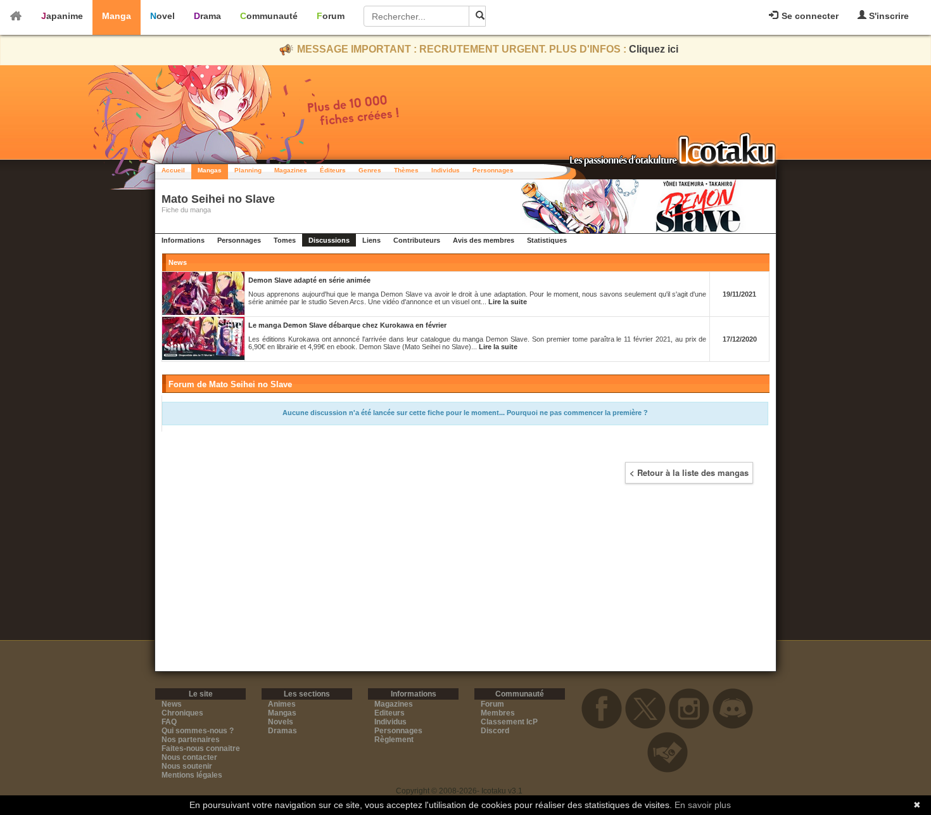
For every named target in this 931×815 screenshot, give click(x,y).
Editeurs (389, 713)
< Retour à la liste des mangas (689, 472)
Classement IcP (509, 721)
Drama (207, 16)
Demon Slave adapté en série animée (309, 280)
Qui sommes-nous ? (198, 730)
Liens (371, 240)
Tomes (285, 240)
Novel (162, 16)
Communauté (269, 16)
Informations (183, 240)
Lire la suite (507, 301)
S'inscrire (887, 16)
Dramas (282, 730)
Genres (369, 170)
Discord (495, 730)
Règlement (394, 739)
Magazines (290, 170)
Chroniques (182, 713)
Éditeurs (333, 170)
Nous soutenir (187, 766)
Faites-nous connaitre (201, 748)
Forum (331, 16)
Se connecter (809, 16)
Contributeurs (416, 240)
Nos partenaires (191, 739)
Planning (248, 170)
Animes (282, 704)
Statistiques (547, 240)
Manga (116, 16)
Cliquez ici (653, 49)
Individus (445, 170)
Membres (498, 713)
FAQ (169, 721)
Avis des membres (483, 240)
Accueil (173, 170)
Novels (280, 721)
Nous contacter (189, 757)
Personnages (493, 170)
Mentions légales (192, 775)
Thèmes (406, 170)
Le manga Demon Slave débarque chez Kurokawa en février (347, 325)
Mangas (210, 170)
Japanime (62, 16)
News (172, 704)
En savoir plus (702, 805)
